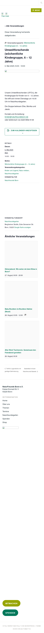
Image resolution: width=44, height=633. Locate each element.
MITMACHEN (11, 603)
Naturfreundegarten (12, 173)
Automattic (26, 629)
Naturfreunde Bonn (11, 180)
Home (4, 400)
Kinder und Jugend (11, 170)
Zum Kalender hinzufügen (24, 130)
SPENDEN (10, 613)
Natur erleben (24, 170)
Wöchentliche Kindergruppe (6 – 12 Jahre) (20, 164)
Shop (4, 422)
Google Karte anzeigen (22, 227)
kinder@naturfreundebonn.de (16, 117)
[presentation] (21, 253)
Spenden (6, 418)
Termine (5, 411)
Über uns (6, 404)
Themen (5, 407)
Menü (37, 10)
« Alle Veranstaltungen (14, 26)
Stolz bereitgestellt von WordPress (18, 626)
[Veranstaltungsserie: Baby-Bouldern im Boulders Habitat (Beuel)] (25, 314)
